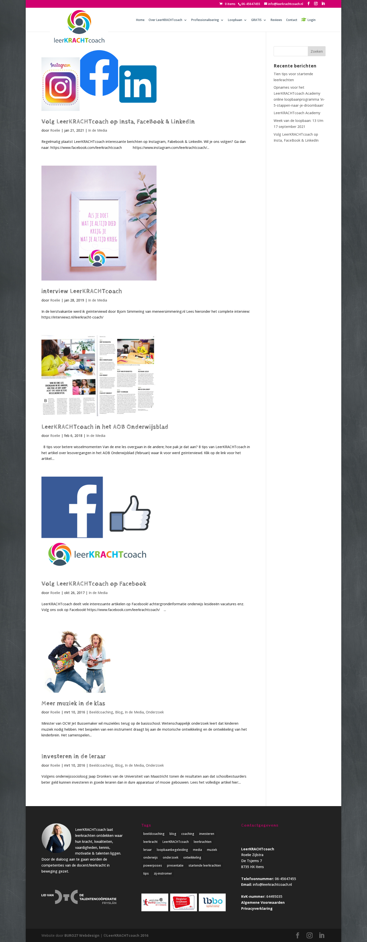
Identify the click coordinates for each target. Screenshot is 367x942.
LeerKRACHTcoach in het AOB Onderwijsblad (105, 426)
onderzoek (170, 857)
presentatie (175, 865)
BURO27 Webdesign (81, 935)
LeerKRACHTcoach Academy (297, 112)
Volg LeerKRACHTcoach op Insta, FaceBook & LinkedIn (118, 121)
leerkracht (150, 842)
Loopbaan (235, 20)
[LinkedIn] (323, 3)
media (197, 850)
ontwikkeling (192, 857)
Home (140, 20)
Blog (119, 712)
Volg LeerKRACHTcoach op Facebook (93, 583)
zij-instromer (163, 873)
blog (173, 834)
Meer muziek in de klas (73, 703)
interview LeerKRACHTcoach (81, 291)
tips (146, 873)
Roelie (55, 130)
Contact (291, 20)
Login (312, 20)
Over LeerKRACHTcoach (165, 20)
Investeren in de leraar (73, 756)
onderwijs (150, 857)
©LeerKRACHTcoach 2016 (125, 935)
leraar (147, 850)
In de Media (97, 130)
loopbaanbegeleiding (172, 850)
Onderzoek (155, 712)
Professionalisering (205, 20)
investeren (206, 834)
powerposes (152, 865)
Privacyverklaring (257, 908)
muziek (212, 850)
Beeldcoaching (101, 712)
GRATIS (256, 20)
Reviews (276, 20)
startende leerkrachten (204, 865)
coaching (187, 834)
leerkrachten (202, 842)
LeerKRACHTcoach (176, 842)
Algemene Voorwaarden (263, 902)
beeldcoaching (154, 834)
